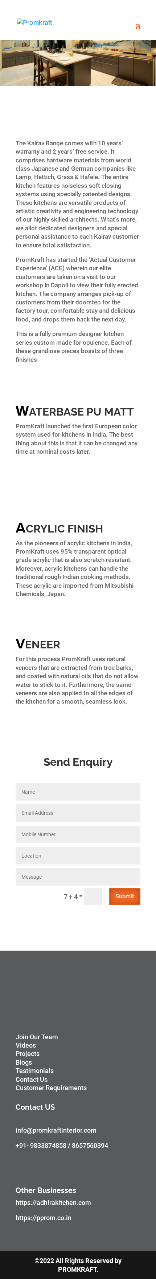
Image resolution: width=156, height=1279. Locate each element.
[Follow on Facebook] (21, 1166)
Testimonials (35, 1070)
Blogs (24, 1062)
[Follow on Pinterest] (65, 1166)
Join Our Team (37, 1037)
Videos (26, 1045)
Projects (28, 1053)
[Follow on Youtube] (50, 1166)
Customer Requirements (51, 1088)
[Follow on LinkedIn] (79, 1166)
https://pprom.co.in (43, 1218)
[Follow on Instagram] (36, 1166)
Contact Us (32, 1079)
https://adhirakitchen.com (53, 1202)
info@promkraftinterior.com (56, 1130)
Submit (124, 896)
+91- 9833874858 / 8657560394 (62, 1145)
